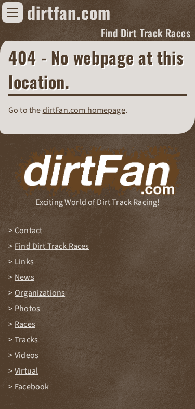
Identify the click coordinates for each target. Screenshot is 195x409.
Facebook (32, 386)
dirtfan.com (69, 12)
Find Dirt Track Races (145, 33)
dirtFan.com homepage (84, 110)
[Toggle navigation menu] (12, 12)
